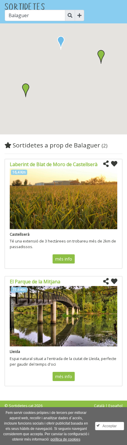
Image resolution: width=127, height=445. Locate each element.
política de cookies (65, 439)
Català (99, 405)
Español (115, 405)
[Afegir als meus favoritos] (114, 164)
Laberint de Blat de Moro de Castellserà (53, 164)
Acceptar (109, 426)
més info (63, 259)
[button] (101, 57)
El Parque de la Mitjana (35, 281)
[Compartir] (106, 164)
